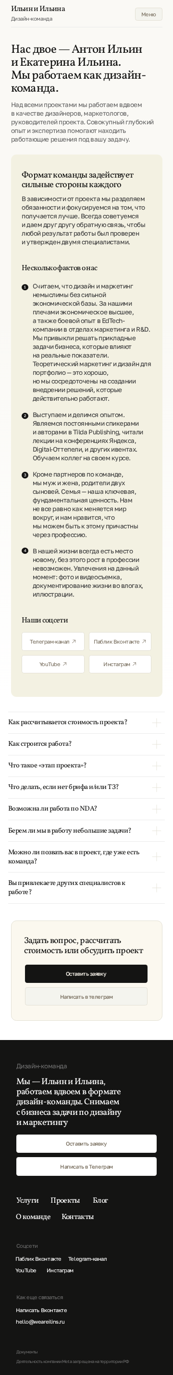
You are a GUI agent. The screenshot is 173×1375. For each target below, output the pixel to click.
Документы (27, 1351)
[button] (86, 974)
